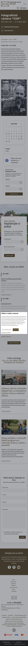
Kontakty (14, 591)
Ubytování (13, 582)
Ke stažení (4, 615)
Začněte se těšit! (9, 255)
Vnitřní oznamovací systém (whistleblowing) (14, 623)
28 (18, 138)
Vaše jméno (5, 487)
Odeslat (22, 537)
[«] (6, 124)
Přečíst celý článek (5, 411)
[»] (21, 124)
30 (6, 141)
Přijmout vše (15, 329)
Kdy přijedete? (7, 239)
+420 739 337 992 (7, 644)
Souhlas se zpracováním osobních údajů (14, 621)
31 (9, 141)
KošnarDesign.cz (11, 608)
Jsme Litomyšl (13, 587)
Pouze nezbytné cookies (6, 329)
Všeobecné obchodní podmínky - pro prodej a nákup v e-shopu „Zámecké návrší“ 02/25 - (14, 625)
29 (21, 138)
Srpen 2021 (14, 124)
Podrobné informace (14, 325)
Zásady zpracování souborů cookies (14, 619)
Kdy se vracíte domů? (9, 246)
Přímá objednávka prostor (20, 615)
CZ (24, 4)
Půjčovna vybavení (6, 617)
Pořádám (13, 583)
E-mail (4, 494)
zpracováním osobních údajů (11, 534)
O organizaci (10, 615)
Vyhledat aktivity (14, 194)
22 (21, 136)
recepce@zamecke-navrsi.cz (19, 644)
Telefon (4, 502)
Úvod (13, 580)
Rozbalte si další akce (6, 294)
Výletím (13, 585)
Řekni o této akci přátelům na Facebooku (16, 160)
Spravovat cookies (6, 332)
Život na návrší (15, 383)
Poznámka (5, 509)
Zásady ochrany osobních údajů (19, 617)
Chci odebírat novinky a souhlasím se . (13, 532)
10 (9, 133)
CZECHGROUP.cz (4, 609)
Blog (13, 589)
